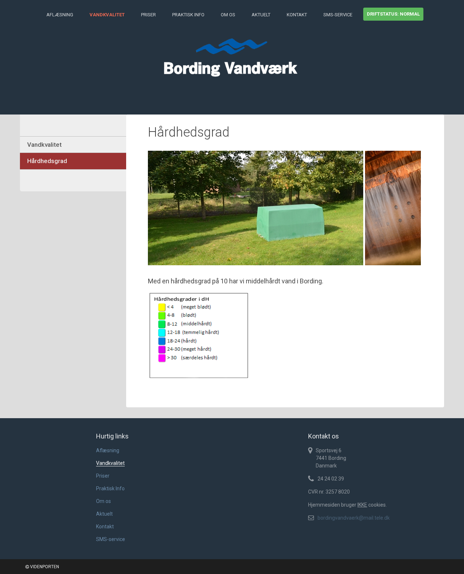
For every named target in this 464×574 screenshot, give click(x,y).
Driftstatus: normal (393, 14)
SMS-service (337, 14)
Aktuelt (261, 14)
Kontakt (297, 14)
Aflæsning (59, 14)
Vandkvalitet (107, 14)
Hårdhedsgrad (47, 161)
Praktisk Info (188, 14)
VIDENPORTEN (44, 566)
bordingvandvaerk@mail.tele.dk (354, 518)
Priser (148, 14)
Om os (228, 14)
